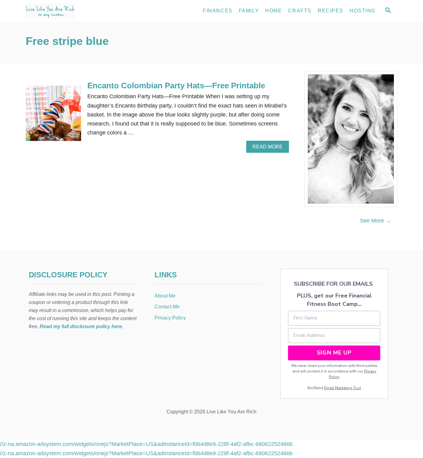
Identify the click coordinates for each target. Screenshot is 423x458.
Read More (269, 148)
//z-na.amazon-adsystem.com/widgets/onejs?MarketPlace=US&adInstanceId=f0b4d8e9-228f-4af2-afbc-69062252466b (146, 444)
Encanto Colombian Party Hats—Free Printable (176, 85)
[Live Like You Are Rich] (81, 11)
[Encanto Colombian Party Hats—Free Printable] (53, 116)
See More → (375, 221)
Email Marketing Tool (342, 387)
